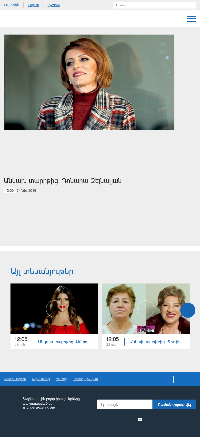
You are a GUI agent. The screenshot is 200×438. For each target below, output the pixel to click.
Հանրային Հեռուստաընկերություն (22, 19)
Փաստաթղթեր (15, 379)
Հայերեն (11, 5)
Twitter (113, 419)
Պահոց (61, 379)
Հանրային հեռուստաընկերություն (11, 403)
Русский (54, 5)
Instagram (131, 419)
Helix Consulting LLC (25, 423)
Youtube (140, 419)
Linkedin (122, 419)
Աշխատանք (41, 379)
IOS (158, 419)
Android (184, 419)
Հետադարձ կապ (85, 379)
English (33, 5)
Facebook (105, 419)
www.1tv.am (45, 408)
